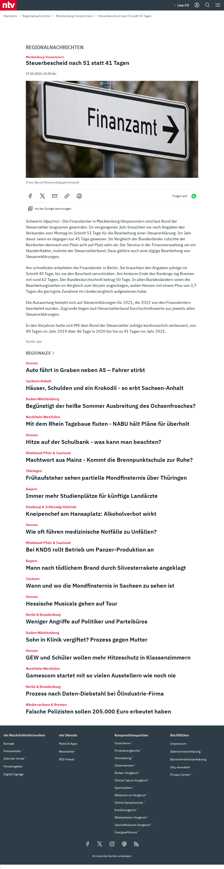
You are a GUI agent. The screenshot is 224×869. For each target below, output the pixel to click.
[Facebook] (30, 196)
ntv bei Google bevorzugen (53, 209)
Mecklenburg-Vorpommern (74, 16)
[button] (112, 132)
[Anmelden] (197, 5)
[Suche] (207, 5)
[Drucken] (79, 196)
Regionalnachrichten (36, 16)
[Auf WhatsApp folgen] (193, 196)
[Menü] (217, 5)
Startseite (10, 16)
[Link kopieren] (67, 196)
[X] (42, 196)
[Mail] (54, 196)
